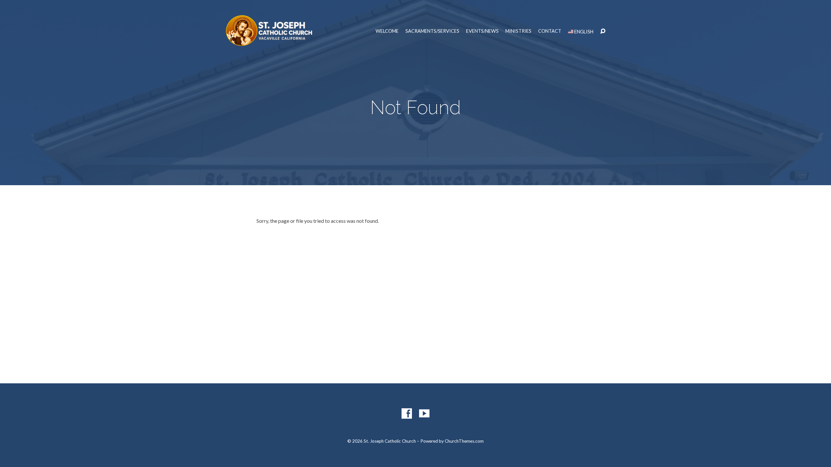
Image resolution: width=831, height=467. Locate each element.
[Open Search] (602, 31)
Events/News (482, 31)
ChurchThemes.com (464, 441)
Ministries (518, 31)
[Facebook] (407, 413)
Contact (549, 31)
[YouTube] (424, 413)
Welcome (387, 31)
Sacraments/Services (432, 31)
